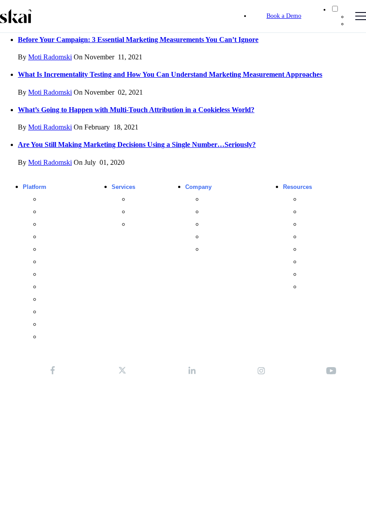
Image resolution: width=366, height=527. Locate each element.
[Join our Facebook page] (53, 370)
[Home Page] (15, 16)
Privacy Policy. (121, 393)
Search (50, 212)
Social (49, 224)
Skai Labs (142, 212)
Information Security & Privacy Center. (183, 410)
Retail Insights (59, 287)
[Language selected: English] (339, 16)
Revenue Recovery (65, 324)
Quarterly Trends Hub (328, 249)
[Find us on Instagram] (261, 370)
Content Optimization (68, 299)
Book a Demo (283, 16)
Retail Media (57, 199)
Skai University (149, 224)
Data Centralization (65, 262)
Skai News (217, 249)
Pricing (49, 337)
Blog (306, 199)
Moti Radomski (50, 57)
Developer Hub (320, 287)
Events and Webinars (328, 262)
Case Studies (318, 212)
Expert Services (150, 199)
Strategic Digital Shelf (69, 274)
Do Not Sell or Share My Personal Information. (183, 402)
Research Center (322, 224)
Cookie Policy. (165, 393)
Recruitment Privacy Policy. (226, 393)
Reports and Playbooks (331, 237)
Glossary (312, 274)
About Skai (217, 199)
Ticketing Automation (68, 312)
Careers (213, 237)
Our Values (217, 224)
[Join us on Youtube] (331, 370)
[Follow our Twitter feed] (122, 370)
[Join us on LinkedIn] (192, 370)
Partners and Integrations (235, 212)
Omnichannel (58, 237)
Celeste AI (54, 249)
